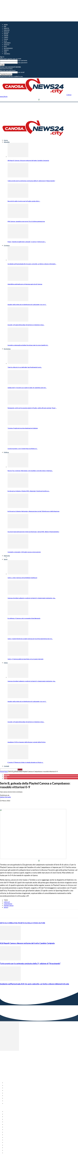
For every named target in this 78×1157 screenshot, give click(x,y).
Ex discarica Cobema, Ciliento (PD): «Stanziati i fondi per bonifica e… (29, 491)
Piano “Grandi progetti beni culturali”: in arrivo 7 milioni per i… (27, 241)
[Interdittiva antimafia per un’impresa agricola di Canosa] (18, 280)
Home (6, 140)
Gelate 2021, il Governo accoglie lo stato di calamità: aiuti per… (27, 387)
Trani (5, 51)
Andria (6, 24)
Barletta (6, 28)
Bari (5, 26)
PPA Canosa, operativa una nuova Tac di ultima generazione (26, 221)
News (5, 776)
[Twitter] (26, 803)
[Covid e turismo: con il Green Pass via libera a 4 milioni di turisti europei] (18, 445)
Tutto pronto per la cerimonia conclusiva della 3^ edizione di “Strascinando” (31, 181)
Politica (6, 452)
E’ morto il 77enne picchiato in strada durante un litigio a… (25, 762)
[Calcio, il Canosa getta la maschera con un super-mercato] (18, 655)
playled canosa (8, 905)
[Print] (47, 803)
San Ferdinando (8, 48)
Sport (5, 559)
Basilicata (7, 30)
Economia (7, 349)
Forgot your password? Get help (10, 67)
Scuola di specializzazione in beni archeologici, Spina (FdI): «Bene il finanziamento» (33, 531)
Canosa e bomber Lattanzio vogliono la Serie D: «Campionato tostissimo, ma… (32, 598)
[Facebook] (19, 803)
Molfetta (6, 44)
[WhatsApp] (33, 803)
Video (6, 662)
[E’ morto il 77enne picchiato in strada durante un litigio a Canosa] (18, 758)
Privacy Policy (4, 1073)
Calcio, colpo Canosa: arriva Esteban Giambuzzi (22, 577)
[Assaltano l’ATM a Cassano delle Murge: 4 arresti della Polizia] (18, 738)
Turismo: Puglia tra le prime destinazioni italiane (23, 428)
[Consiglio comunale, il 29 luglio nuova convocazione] (18, 548)
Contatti (6, 766)
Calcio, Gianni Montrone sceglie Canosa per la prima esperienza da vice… (30, 638)
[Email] (40, 803)
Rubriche (7, 555)
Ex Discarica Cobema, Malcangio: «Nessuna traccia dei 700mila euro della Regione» (33, 511)
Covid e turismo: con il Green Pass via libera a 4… (22, 448)
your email (21, 72)
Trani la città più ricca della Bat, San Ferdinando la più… (25, 367)
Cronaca (7, 245)
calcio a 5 (7, 902)
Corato (6, 37)
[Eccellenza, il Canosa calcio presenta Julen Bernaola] (18, 614)
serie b (6, 907)
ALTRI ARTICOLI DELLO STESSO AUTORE (30, 923)
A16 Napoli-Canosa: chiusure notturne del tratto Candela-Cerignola (28, 160)
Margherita (7, 42)
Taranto (6, 50)
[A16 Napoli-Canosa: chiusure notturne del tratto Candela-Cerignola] (18, 156)
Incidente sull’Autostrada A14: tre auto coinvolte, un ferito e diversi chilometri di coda (34, 984)
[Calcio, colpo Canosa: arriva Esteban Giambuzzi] (18, 574)
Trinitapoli (7, 53)
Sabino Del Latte (5, 797)
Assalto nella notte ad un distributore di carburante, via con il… (27, 304)
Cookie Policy (14, 1073)
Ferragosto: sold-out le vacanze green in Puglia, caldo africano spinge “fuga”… (32, 408)
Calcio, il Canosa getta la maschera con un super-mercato (25, 659)
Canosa (6, 35)
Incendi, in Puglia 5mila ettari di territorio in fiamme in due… (26, 325)
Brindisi (6, 33)
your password (22, 62)
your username (22, 60)
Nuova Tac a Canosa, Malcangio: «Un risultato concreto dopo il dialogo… (30, 470)
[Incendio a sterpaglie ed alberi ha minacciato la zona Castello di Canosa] (18, 341)
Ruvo (5, 46)
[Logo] (33, 119)
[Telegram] (54, 803)
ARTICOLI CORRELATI (8, 923)
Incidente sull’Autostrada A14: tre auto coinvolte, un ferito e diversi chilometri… (32, 264)
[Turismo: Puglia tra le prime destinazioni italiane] (18, 424)
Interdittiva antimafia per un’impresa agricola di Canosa (25, 284)
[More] (60, 803)
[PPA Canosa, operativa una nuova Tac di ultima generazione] (18, 217)
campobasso (8, 904)
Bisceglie (6, 31)
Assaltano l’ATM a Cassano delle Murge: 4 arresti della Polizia (26, 742)
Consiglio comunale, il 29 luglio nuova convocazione (24, 552)
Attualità (7, 142)
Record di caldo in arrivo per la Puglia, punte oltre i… (24, 201)
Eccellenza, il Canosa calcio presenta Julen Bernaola (24, 618)
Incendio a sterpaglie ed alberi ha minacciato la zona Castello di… (28, 345)
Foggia (6, 39)
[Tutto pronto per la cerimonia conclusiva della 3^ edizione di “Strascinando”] (18, 177)
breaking (6, 775)
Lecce (5, 41)
